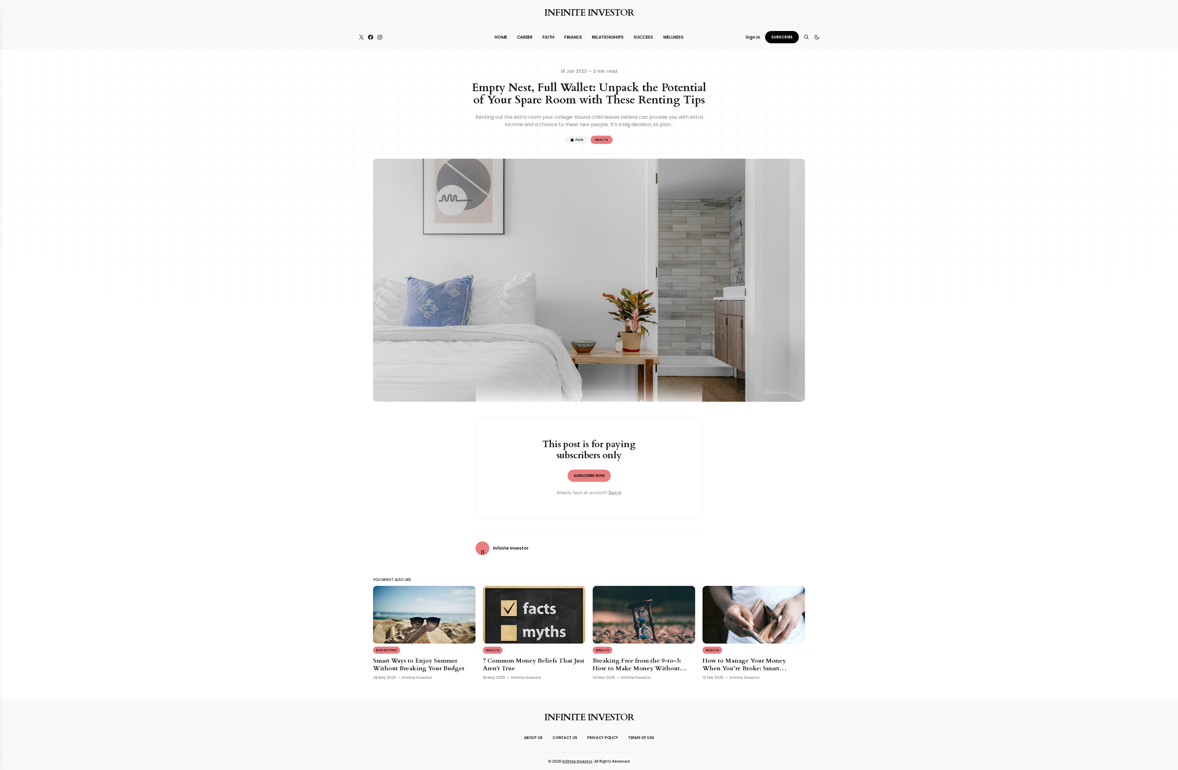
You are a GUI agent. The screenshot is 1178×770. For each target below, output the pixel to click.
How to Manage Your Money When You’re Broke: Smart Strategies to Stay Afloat (744, 668)
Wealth (601, 139)
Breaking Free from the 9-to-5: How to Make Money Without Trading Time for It (637, 668)
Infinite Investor (589, 12)
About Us (533, 737)
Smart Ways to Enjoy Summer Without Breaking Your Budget (418, 664)
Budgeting (386, 650)
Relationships (608, 37)
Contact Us (564, 737)
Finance (573, 37)
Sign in (615, 492)
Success (643, 37)
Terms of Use (641, 737)
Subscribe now (589, 475)
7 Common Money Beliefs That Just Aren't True (533, 664)
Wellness (673, 37)
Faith (548, 37)
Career (525, 37)
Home (501, 37)
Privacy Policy (602, 737)
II (482, 552)
